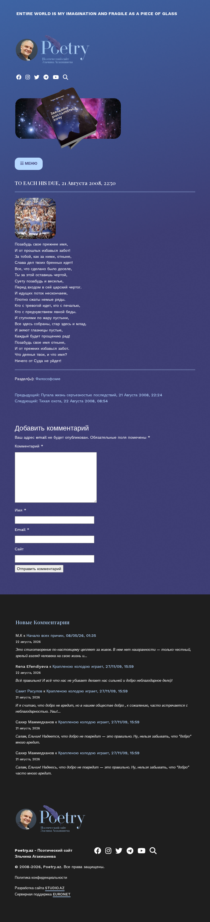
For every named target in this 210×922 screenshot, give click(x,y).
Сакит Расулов (29, 691)
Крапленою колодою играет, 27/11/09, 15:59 (93, 666)
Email (22, 529)
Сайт (19, 549)
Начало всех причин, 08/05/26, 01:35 (61, 635)
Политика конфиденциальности (41, 877)
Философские (48, 379)
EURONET (62, 894)
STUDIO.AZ (55, 888)
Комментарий (29, 446)
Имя (20, 510)
